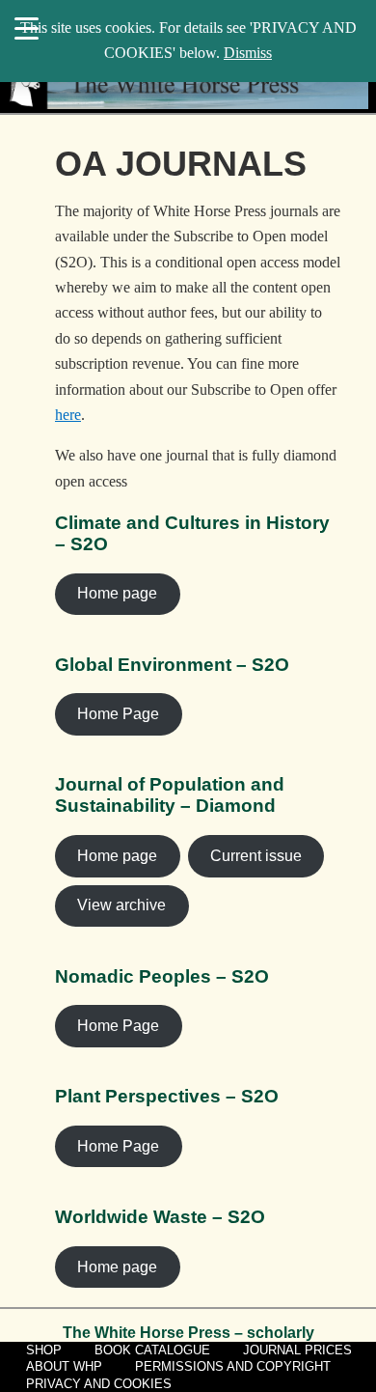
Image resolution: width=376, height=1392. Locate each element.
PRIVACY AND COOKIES (99, 1384)
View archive (121, 905)
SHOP (44, 1350)
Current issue (256, 856)
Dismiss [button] (248, 52)
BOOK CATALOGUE (152, 1350)
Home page (117, 593)
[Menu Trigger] (26, 27)
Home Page (118, 714)
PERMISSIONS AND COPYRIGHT (233, 1366)
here (68, 414)
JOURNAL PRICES (297, 1350)
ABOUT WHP (64, 1366)
